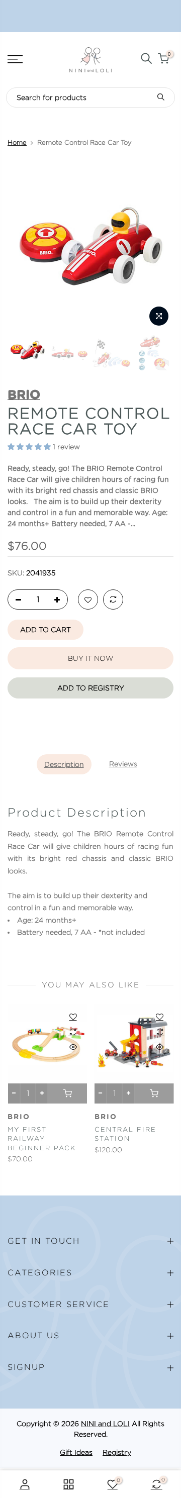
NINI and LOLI (105, 1424)
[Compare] (113, 600)
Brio (19, 1117)
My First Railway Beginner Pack (42, 1139)
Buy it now (90, 658)
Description (64, 764)
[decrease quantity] (15, 600)
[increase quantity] (59, 600)
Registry (117, 1452)
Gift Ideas (76, 1452)
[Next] (159, 248)
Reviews (123, 764)
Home (17, 142)
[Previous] (21, 248)
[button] (29, 448)
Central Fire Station (125, 1134)
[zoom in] (158, 316)
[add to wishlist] (88, 600)
